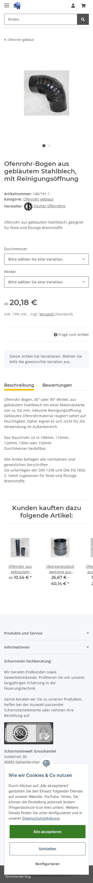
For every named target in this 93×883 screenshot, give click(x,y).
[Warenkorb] (83, 6)
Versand (47, 314)
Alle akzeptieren (47, 831)
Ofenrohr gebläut (38, 199)
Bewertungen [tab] (57, 385)
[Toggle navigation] (6, 3)
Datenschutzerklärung (41, 818)
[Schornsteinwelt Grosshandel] (17, 6)
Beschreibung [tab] (19, 385)
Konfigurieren (47, 864)
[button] (73, 6)
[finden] (83, 19)
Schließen (47, 849)
